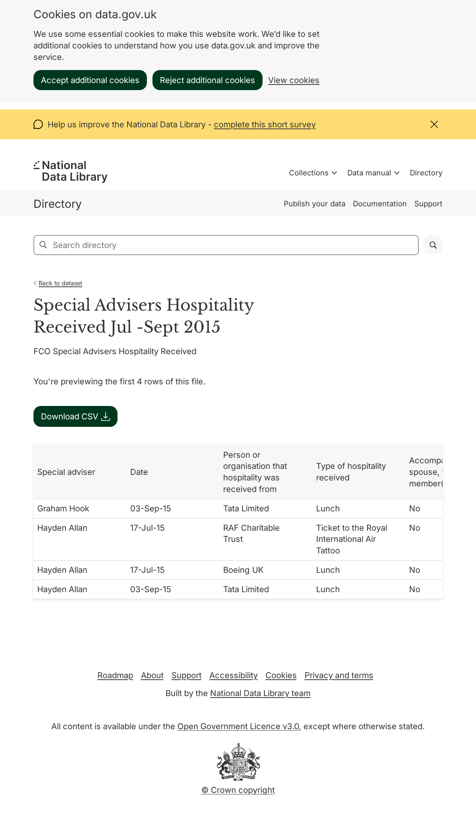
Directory (426, 172)
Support (428, 203)
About (152, 675)
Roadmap (115, 675)
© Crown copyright (238, 790)
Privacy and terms (339, 675)
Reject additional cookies (207, 80)
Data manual (369, 172)
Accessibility (233, 675)
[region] (238, 522)
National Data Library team (260, 693)
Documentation (380, 203)
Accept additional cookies (90, 80)
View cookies (293, 80)
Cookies (281, 675)
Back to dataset (60, 283)
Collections (309, 172)
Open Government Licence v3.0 (238, 726)
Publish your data (314, 203)
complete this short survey (265, 124)
